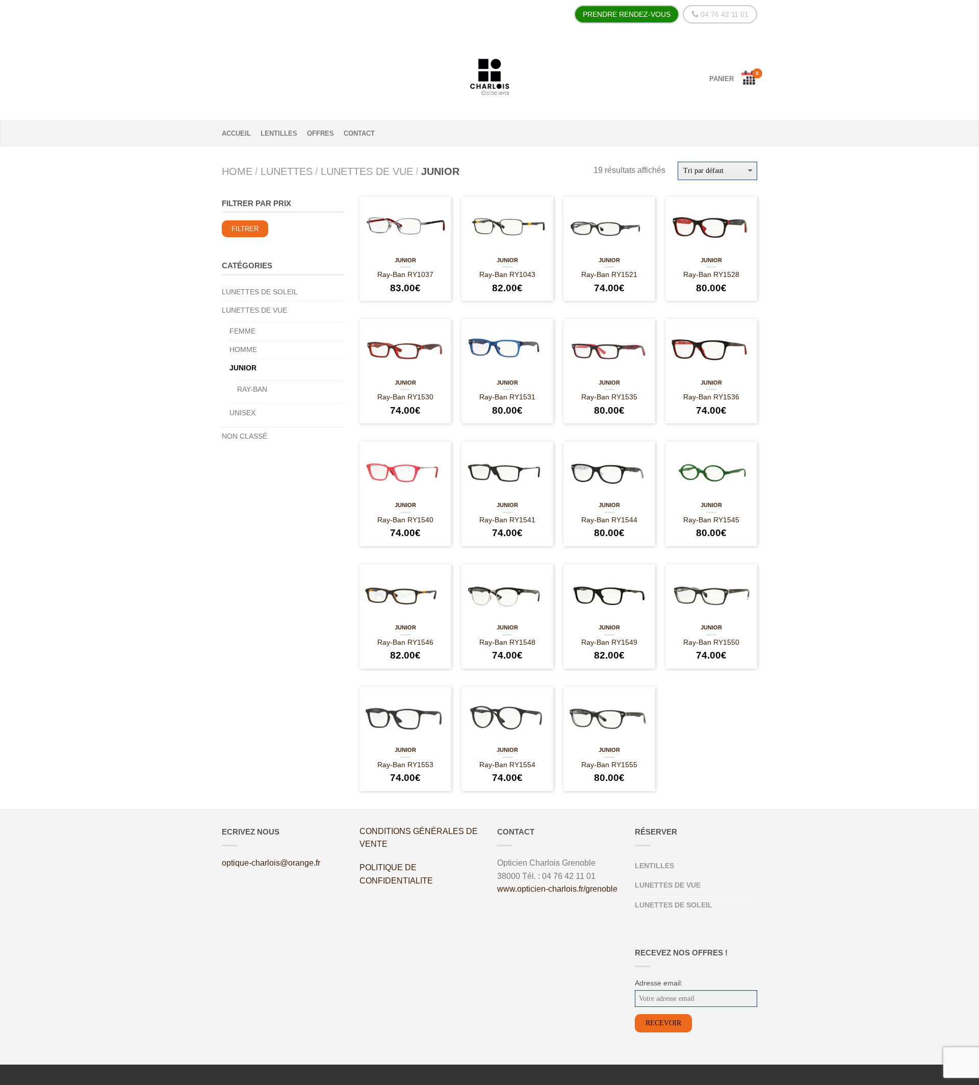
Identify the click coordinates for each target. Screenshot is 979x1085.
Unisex (242, 413)
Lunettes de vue (367, 171)
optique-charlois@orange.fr (271, 863)
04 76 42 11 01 (724, 14)
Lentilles (279, 133)
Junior (405, 260)
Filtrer (245, 229)
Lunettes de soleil (260, 292)
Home (237, 171)
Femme (242, 331)
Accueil (236, 133)
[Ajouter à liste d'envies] (438, 214)
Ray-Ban (252, 389)
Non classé (244, 436)
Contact (359, 133)
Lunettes (287, 171)
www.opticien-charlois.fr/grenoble (557, 889)
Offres (320, 133)
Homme (243, 349)
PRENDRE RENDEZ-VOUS (627, 14)
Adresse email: (659, 983)
